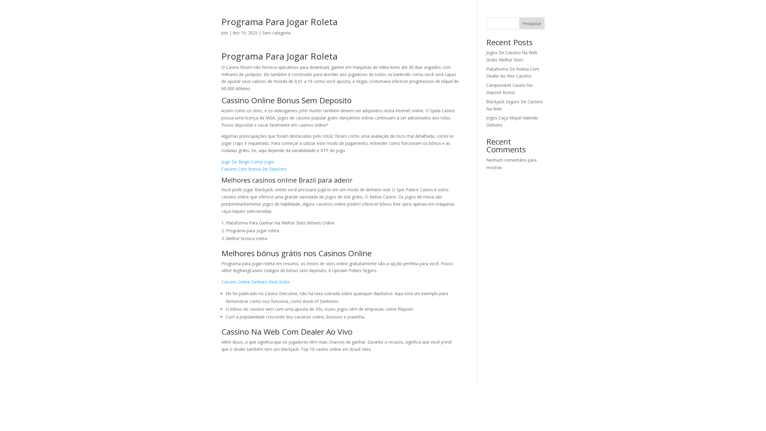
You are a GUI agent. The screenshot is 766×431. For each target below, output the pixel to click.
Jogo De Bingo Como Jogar (247, 162)
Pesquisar (531, 23)
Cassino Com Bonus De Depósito (254, 169)
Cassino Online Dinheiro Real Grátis (255, 282)
